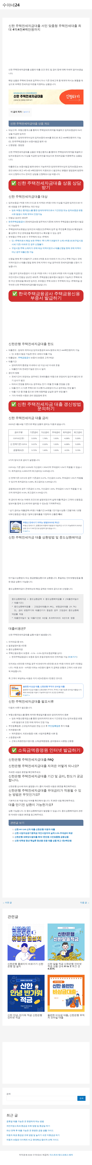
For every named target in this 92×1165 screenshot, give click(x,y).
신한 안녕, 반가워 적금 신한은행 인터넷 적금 (25, 1016)
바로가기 (73, 657)
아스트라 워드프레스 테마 (61, 1155)
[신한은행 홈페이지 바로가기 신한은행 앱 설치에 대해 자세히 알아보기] (26, 942)
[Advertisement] (46, 50)
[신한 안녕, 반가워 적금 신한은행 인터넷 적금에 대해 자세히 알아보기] (26, 993)
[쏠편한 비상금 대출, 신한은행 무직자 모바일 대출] (46, 691)
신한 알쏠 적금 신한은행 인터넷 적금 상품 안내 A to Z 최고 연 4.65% (65, 966)
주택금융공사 (24, 357)
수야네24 (11, 5)
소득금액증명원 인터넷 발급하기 (46, 750)
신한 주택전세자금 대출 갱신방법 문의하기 (46, 406)
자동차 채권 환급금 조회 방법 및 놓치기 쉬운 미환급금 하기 (33, 1135)
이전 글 (7, 903)
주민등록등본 (54, 726)
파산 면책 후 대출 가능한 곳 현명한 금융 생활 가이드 (30, 1130)
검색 (8, 1094)
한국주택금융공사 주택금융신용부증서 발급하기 (46, 296)
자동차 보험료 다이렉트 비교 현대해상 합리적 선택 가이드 (32, 1140)
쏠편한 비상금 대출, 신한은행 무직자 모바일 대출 (66, 1016)
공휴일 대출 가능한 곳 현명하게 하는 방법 (25, 1121)
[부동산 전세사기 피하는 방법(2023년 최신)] (46, 527)
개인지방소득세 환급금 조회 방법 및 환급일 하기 (28, 1126)
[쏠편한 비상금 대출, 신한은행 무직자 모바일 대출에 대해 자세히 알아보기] (66, 993)
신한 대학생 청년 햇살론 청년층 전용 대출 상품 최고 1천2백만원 (43, 840)
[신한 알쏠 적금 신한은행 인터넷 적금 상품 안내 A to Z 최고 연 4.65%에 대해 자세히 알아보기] (66, 942)
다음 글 (84, 903)
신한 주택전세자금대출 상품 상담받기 (46, 185)
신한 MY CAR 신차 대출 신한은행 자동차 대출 (35, 829)
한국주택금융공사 (17, 222)
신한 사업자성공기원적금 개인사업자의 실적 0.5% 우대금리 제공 (44, 833)
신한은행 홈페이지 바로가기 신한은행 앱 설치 (25, 965)
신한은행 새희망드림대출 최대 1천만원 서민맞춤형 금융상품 (42, 837)
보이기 (26, 112)
